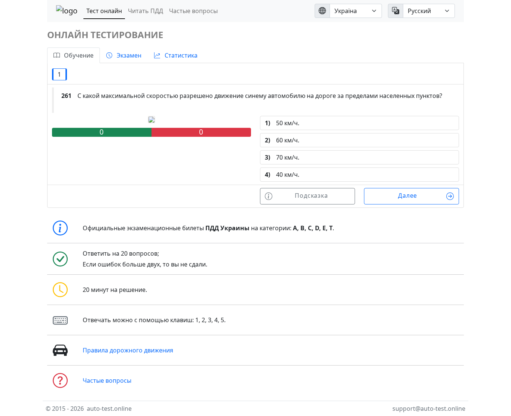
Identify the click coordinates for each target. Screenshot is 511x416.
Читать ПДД (145, 11)
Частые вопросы (193, 11)
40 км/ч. (282, 174)
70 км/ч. (282, 157)
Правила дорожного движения (128, 350)
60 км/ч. (282, 140)
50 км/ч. (282, 123)
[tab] (73, 55)
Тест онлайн (104, 11)
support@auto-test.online (428, 408)
